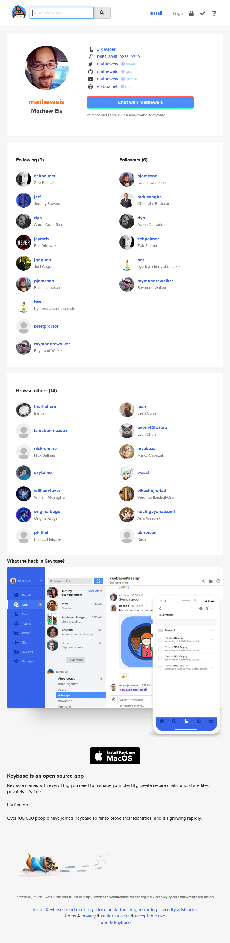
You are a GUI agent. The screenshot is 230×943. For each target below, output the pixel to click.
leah (141, 406)
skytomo (43, 472)
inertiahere (45, 406)
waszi (143, 472)
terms (70, 916)
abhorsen (147, 532)
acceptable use (150, 916)
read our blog (79, 909)
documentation (111, 909)
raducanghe (149, 197)
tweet (130, 64)
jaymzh (41, 239)
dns (127, 86)
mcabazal (147, 448)
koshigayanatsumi (156, 511)
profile (131, 79)
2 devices (106, 49)
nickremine (45, 448)
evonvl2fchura (152, 427)
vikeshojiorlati (151, 490)
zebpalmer (44, 176)
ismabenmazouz (50, 430)
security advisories (179, 909)
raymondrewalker (52, 344)
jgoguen (42, 260)
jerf (37, 197)
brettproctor (46, 326)
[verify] (202, 13)
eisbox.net (107, 86)
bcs (37, 302)
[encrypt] (191, 13)
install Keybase (48, 909)
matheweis (107, 64)
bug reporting (143, 909)
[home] (19, 10)
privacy (88, 916)
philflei (41, 532)
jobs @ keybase (115, 922)
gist (128, 71)
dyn (38, 218)
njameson (147, 176)
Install (155, 13)
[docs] (214, 13)
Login (178, 13)
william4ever (47, 490)
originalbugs (47, 511)
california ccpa (115, 916)
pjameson (44, 281)
